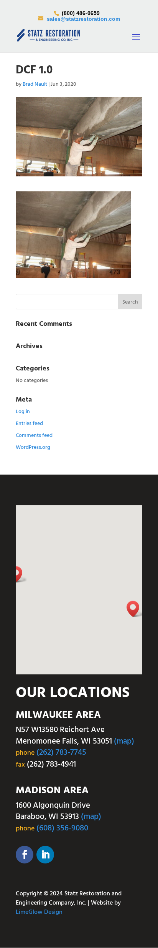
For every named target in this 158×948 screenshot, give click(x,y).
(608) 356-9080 (62, 828)
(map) (124, 741)
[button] (135, 609)
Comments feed (34, 435)
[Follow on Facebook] (24, 854)
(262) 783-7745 (61, 752)
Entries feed (29, 423)
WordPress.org (33, 447)
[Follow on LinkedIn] (45, 854)
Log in (23, 411)
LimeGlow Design (39, 912)
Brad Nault (35, 84)
